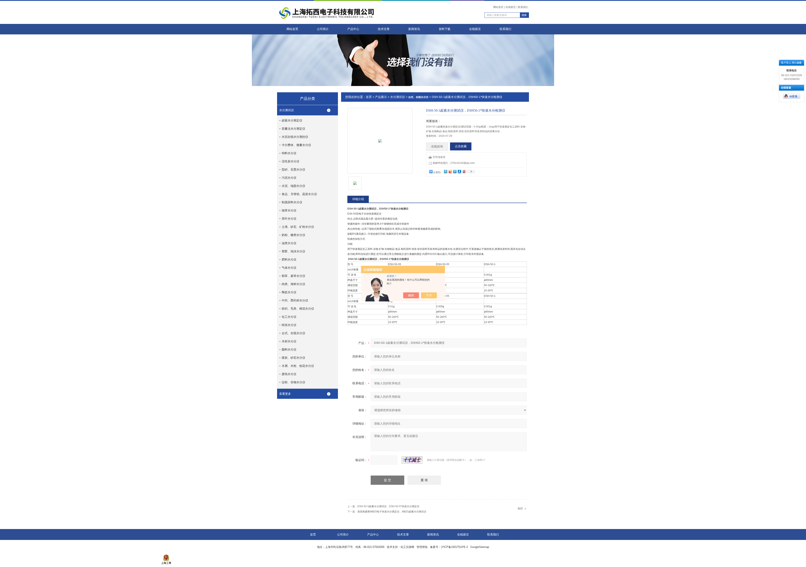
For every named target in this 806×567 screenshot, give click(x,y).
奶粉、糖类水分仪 (293, 235)
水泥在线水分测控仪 (295, 136)
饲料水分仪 (289, 153)
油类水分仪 (289, 243)
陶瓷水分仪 (289, 292)
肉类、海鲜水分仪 (293, 284)
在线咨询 (437, 146)
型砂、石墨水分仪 (293, 169)
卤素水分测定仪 (292, 120)
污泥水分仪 (289, 177)
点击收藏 (461, 146)
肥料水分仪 (289, 259)
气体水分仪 (289, 267)
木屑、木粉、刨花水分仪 (298, 366)
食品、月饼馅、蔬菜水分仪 (299, 194)
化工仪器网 (407, 547)
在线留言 (511, 7)
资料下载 (444, 29)
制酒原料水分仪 (292, 202)
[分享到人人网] (459, 171)
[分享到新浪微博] (450, 171)
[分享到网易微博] (464, 171)
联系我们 (523, 7)
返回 (520, 508)
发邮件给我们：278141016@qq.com (454, 163)
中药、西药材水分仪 (295, 300)
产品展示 (381, 97)
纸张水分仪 (289, 325)
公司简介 (323, 29)
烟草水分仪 (289, 210)
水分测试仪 (286, 110)
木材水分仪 (289, 341)
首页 (369, 97)
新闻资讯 (414, 29)
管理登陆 (422, 547)
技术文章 (384, 29)
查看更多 (285, 393)
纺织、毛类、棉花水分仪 (298, 308)
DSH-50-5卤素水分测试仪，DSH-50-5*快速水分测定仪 (388, 506)
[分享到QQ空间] (445, 171)
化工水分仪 (289, 316)
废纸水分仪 (289, 374)
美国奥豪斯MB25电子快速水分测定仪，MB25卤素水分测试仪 (391, 511)
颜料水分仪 (289, 349)
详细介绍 (358, 199)
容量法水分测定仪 (293, 128)
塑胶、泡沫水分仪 (293, 251)
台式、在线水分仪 (293, 333)
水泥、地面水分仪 (293, 186)
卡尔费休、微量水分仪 (296, 145)
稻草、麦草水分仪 (293, 276)
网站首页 (498, 7)
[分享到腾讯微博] (454, 171)
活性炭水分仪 (290, 161)
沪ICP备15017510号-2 (454, 547)
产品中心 (353, 29)
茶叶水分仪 (289, 218)
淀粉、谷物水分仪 (293, 382)
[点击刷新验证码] (412, 460)
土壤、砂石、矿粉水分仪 (298, 226)
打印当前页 (439, 157)
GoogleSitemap (479, 547)
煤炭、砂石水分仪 (293, 357)
